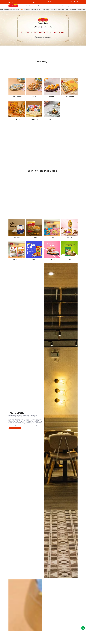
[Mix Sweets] (69, 86)
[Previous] (41, 44)
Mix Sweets (69, 97)
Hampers (34, 119)
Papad (69, 259)
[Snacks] (34, 249)
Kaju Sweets (17, 97)
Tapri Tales (52, 259)
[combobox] (58, 2)
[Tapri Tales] (52, 249)
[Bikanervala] (13, 6)
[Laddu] (52, 86)
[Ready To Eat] (16, 249)
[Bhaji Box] (16, 109)
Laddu (51, 97)
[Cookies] (52, 227)
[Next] (44, 44)
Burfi (34, 97)
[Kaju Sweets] (16, 86)
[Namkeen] (34, 227)
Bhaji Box (16, 119)
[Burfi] (34, 86)
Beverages (69, 237)
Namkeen (34, 237)
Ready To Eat (16, 259)
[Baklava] (52, 109)
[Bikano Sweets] (16, 227)
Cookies (52, 237)
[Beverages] (69, 227)
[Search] (68, 2)
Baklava (52, 119)
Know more (15, 428)
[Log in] (77, 2)
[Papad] (69, 249)
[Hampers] (34, 109)
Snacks (34, 259)
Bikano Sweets (16, 237)
